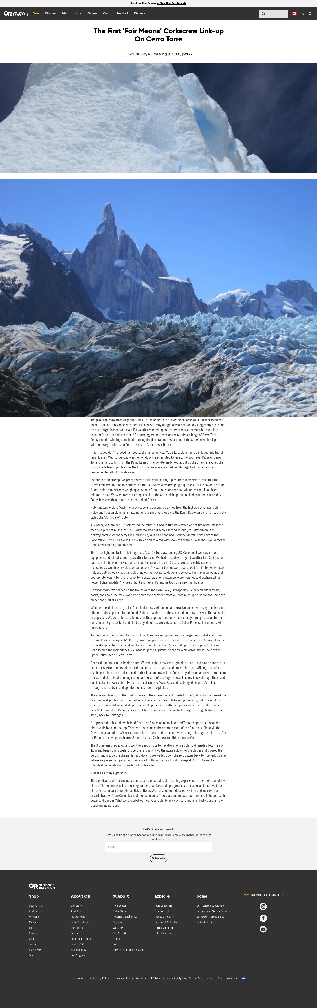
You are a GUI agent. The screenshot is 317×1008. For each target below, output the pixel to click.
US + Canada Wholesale (210, 906)
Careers (75, 933)
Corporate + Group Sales (210, 917)
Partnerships (78, 917)
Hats (31, 928)
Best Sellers (36, 911)
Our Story (76, 906)
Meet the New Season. (144, 3)
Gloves (33, 933)
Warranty (118, 928)
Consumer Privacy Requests (130, 978)
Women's (34, 917)
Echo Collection (163, 933)
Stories (187, 54)
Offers (116, 939)
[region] (158, 3)
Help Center (119, 906)
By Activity (35, 950)
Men (65, 13)
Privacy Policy (101, 978)
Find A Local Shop (81, 939)
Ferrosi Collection (164, 928)
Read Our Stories (80, 922)
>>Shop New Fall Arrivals (171, 3)
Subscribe (158, 858)
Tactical (33, 944)
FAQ (115, 944)
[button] (309, 14)
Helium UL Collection (166, 922)
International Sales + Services (213, 911)
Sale (31, 955)
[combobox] (273, 14)
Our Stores (77, 928)
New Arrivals (36, 906)
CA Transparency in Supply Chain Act (172, 978)
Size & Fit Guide (122, 933)
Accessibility (205, 978)
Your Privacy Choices (229, 978)
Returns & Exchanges (125, 917)
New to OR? (78, 944)
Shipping (117, 922)
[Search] (253, 14)
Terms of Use (80, 978)
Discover (140, 13)
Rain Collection (163, 906)
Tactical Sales (204, 922)
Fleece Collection (164, 917)
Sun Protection (163, 911)
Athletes (76, 911)
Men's (32, 922)
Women (50, 13)
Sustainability (79, 950)
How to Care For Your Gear (128, 950)
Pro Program (78, 955)
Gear (31, 939)
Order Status (120, 911)
